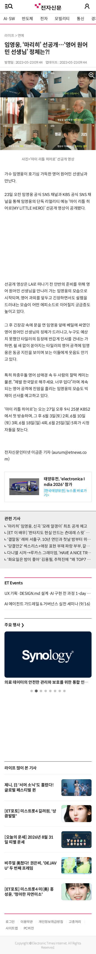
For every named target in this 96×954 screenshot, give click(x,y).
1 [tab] (31, 691)
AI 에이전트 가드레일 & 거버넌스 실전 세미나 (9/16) (47, 604)
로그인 (10, 922)
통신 (80, 18)
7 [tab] (59, 691)
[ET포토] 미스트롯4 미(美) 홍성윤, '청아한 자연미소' (29, 892)
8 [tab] (64, 691)
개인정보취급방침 (51, 922)
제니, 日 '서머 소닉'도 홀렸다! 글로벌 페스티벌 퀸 (29, 788)
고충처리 (75, 922)
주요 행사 (14, 625)
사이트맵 (12, 928)
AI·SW (9, 18)
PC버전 (29, 928)
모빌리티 (62, 18)
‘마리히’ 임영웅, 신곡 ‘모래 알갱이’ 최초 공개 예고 (47, 526)
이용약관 (27, 922)
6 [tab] (55, 691)
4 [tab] (45, 691)
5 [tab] (50, 691)
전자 (44, 18)
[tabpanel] (48, 659)
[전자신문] (48, 6)
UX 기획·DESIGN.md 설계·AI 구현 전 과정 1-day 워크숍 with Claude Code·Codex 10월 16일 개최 (48, 593)
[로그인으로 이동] (87, 6)
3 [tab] (41, 691)
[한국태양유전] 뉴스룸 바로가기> (65, 492)
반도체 (27, 18)
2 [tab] (36, 691)
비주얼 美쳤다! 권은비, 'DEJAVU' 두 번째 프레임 (30, 866)
